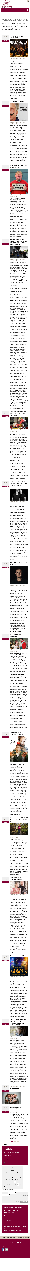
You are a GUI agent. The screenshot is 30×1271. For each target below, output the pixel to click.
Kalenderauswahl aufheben (8, 1189)
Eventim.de (8, 1221)
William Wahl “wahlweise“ (17, 101)
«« (3, 1167)
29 (17, 1184)
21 (15, 1182)
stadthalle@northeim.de (10, 1162)
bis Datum (19, 1192)
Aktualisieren (24, 1201)
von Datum (5, 1192)
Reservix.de (8, 1220)
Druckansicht (26, 1237)
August (12, 1170)
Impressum (12, 1237)
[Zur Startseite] (6, 4)
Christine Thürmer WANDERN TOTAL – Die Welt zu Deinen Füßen (19, 819)
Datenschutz (19, 1237)
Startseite (3, 1237)
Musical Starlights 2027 (17, 956)
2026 (12, 1167)
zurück (5, 1144)
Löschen (17, 1201)
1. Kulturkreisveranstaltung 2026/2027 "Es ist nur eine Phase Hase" (18, 413)
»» (21, 1167)
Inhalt (7, 1237)
